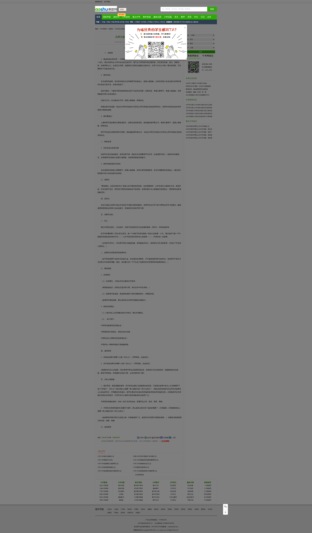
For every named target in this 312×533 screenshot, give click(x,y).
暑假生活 (189, 22)
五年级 (122, 22)
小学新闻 (126, 17)
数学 (183, 17)
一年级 (103, 22)
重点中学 (136, 17)
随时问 (116, 17)
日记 (203, 17)
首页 (98, 17)
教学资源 (147, 17)
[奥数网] (106, 11)
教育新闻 (177, 22)
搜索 (212, 9)
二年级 (107, 22)
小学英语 (150, 22)
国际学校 (107, 17)
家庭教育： (170, 22)
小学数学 (137, 22)
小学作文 (156, 22)
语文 (176, 17)
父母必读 (195, 22)
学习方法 (183, 22)
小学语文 (143, 22)
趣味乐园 (157, 17)
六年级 (126, 22)
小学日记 (162, 22)
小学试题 (168, 17)
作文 (196, 17)
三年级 (112, 22)
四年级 (117, 22)
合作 (209, 17)
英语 (189, 17)
